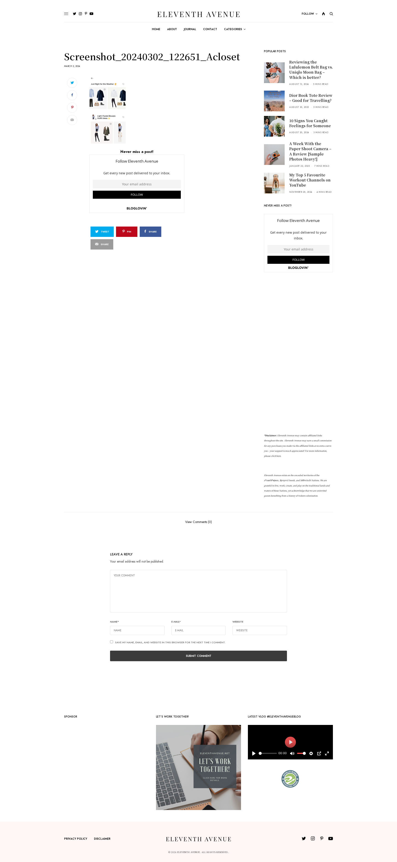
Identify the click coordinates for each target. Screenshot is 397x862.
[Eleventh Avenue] (198, 14)
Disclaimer (102, 839)
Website (238, 622)
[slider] (268, 753)
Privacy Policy (75, 839)
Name (114, 622)
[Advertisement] (298, 353)
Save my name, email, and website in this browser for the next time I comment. (170, 642)
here (278, 455)
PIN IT (139, 111)
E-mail (176, 622)
